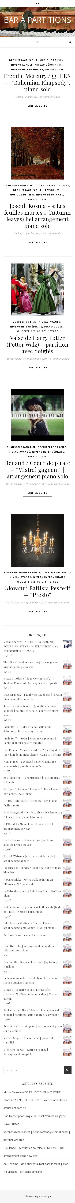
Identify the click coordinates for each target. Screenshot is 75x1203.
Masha (19, 97)
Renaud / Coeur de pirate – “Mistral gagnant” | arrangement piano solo (37, 469)
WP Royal (46, 1196)
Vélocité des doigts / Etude (37, 331)
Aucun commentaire (58, 484)
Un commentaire (52, 233)
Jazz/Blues (52, 190)
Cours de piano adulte (52, 185)
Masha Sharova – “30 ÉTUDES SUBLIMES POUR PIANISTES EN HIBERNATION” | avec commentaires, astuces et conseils (35, 1100)
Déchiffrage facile (23, 60)
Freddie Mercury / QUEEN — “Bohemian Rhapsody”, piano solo (37, 82)
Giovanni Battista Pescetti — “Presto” (37, 591)
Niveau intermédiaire (27, 69)
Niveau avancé (22, 64)
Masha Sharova (15, 358)
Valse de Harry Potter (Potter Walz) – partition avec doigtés (38, 344)
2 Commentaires (59, 358)
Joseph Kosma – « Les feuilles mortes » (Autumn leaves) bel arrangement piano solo (37, 215)
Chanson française (18, 185)
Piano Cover (54, 69)
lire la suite (37, 105)
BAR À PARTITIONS (37, 20)
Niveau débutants (48, 64)
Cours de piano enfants (22, 572)
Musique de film (52, 60)
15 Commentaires (50, 97)
